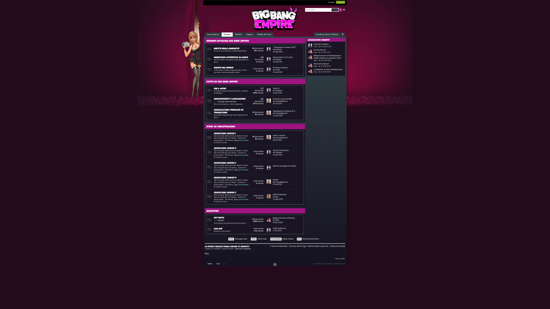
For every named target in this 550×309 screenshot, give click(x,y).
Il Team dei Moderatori (279, 246)
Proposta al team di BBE (282, 99)
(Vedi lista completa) (243, 249)
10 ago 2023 (278, 199)
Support (249, 34)
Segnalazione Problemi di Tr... (284, 111)
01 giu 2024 (277, 93)
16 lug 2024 (277, 62)
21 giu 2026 (277, 72)
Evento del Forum (223, 67)
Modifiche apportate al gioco (231, 57)
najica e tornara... (279, 135)
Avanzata (344, 10)
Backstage (212, 211)
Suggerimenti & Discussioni (230, 99)
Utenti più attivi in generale (317, 246)
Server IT (276, 88)
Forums (227, 34)
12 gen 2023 (278, 116)
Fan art (218, 228)
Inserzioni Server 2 (225, 148)
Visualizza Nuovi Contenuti (327, 34)
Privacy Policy (340, 259)
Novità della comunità (226, 48)
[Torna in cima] (275, 264)
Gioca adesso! (213, 34)
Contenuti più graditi (337, 246)
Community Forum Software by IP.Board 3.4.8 (329, 264)
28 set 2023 (277, 140)
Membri (238, 34)
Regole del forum (264, 34)
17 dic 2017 (277, 231)
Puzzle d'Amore (320, 50)
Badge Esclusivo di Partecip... (284, 218)
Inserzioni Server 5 (225, 192)
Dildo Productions (280, 195)
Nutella (275, 180)
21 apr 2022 (277, 155)
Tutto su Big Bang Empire (222, 81)
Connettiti (331, 2)
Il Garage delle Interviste (226, 102)
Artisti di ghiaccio (279, 228)
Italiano (210, 264)
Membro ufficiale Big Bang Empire (227, 40)
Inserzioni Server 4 (225, 177)
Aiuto (218, 264)
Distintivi (220, 220)
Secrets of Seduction (281, 150)
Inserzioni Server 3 (225, 163)
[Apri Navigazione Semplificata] (343, 34)
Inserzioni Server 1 (225, 133)
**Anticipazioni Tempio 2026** (284, 47)
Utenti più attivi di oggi (297, 246)
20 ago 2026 (278, 52)
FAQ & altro (220, 88)
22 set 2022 (277, 184)
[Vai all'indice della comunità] (275, 18)
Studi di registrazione (220, 126)
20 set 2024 (277, 104)
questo (240, 140)
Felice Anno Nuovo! (321, 64)
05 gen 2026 (278, 222)
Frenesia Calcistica (280, 68)
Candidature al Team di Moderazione (328, 70)
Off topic (219, 217)
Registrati (340, 2)
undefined (339, 39)
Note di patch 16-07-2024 (283, 57)
